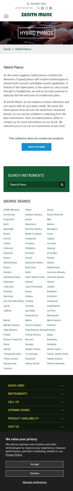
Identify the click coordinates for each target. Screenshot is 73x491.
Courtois (51, 243)
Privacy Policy (14, 454)
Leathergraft (53, 306)
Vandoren (30, 359)
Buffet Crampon (33, 234)
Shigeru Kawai (32, 349)
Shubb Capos (54, 349)
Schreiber (52, 344)
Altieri (28, 210)
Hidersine (8, 282)
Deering (51, 248)
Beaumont (30, 224)
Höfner (50, 282)
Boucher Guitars (33, 229)
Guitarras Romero (56, 272)
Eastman (8, 253)
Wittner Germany (56, 363)
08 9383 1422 (38, 3)
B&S (49, 219)
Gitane (7, 267)
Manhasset (53, 315)
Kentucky (8, 296)
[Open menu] (6, 16)
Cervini (7, 238)
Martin (7, 320)
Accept (35, 464)
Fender (50, 258)
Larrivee (29, 306)
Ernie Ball (52, 253)
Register (27, 8)
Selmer (7, 349)
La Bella (29, 301)
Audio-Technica (55, 214)
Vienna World (32, 363)
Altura (50, 210)
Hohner (29, 282)
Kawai (28, 291)
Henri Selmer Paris (35, 277)
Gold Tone (30, 267)
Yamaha (8, 368)
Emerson (30, 253)
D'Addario (30, 248)
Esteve (7, 258)
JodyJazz (9, 286)
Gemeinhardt (10, 262)
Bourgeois (52, 229)
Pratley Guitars (33, 335)
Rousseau (52, 339)
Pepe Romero (10, 330)
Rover (6, 344)
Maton (28, 320)
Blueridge (8, 229)
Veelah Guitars (54, 359)
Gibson (50, 262)
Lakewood (52, 301)
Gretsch (8, 272)
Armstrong (9, 214)
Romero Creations (13, 339)
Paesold (51, 325)
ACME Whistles (11, 210)
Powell (7, 335)
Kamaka (8, 291)
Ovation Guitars (33, 325)
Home (7, 49)
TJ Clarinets (31, 354)
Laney (7, 306)
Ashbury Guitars (33, 214)
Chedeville (30, 238)
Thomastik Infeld (12, 354)
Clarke (7, 243)
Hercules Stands (55, 277)
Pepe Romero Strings (36, 330)
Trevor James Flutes (57, 354)
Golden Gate (53, 267)
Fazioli (28, 258)
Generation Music (34, 262)
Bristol (7, 234)
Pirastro (51, 330)
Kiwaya (29, 296)
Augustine (9, 219)
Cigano (51, 238)
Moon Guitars (54, 320)
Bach (6, 224)
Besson (51, 224)
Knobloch (52, 296)
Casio (50, 234)
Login (18, 8)
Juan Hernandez (34, 286)
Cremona (8, 248)
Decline (34, 473)
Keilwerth (52, 291)
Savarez (29, 344)
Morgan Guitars (12, 325)
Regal (50, 335)
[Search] (38, 8)
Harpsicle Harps (12, 277)
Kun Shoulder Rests (14, 301)
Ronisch (29, 339)
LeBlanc (8, 310)
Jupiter (51, 286)
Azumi (28, 219)
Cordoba (29, 243)
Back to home (36, 147)
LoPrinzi (51, 310)
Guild (28, 272)
